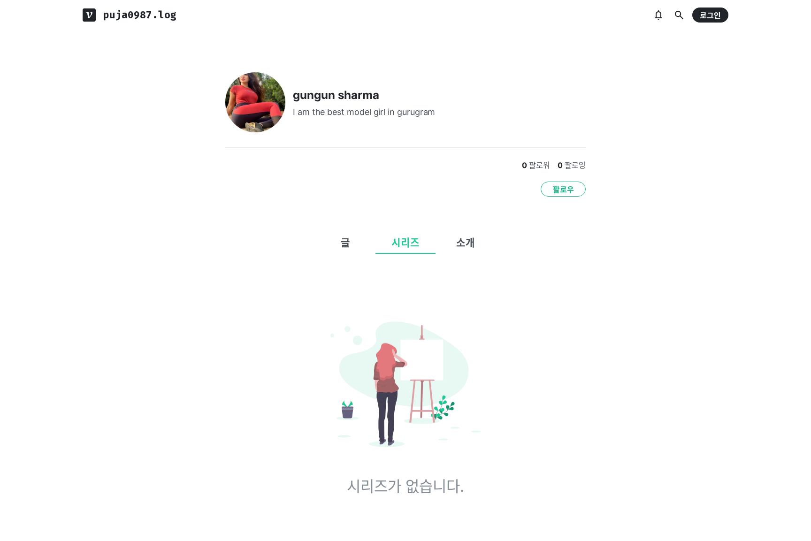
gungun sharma (336, 95)
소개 (465, 242)
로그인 (710, 15)
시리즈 (405, 242)
